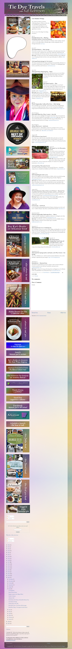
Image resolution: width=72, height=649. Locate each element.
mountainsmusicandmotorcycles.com (50, 195)
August (10, 586)
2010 (9, 575)
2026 (9, 545)
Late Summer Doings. (13, 601)
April (10, 613)
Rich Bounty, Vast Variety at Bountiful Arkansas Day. (19, 599)
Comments (10, 518)
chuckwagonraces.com (51, 217)
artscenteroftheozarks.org (44, 233)
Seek (9, 15)
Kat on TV (47, 15)
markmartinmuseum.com (53, 120)
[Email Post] (62, 272)
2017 (9, 562)
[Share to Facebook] (35, 274)
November (11, 581)
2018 (9, 560)
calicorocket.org (40, 163)
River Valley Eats (53, 15)
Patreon (59, 15)
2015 (9, 566)
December (11, 579)
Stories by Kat (21, 15)
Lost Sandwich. (11, 590)
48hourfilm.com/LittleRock (47, 130)
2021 (9, 554)
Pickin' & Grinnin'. (12, 596)
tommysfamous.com (36, 199)
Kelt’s (41, 92)
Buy (6, 15)
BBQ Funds (64, 15)
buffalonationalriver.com (37, 222)
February (10, 617)
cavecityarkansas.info (53, 157)
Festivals (36, 276)
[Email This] (32, 274)
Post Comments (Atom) (41, 315)
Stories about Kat (28, 15)
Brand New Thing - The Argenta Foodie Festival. (18, 607)
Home (49, 313)
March (10, 615)
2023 (9, 550)
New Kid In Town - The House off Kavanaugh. (18, 605)
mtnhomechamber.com (36, 267)
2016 (9, 564)
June (10, 609)
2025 (9, 546)
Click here (8, 629)
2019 (9, 558)
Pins (41, 15)
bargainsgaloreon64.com (37, 179)
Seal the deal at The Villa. (13, 603)
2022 (9, 552)
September (11, 585)
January (10, 619)
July (10, 588)
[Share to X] (34, 274)
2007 (9, 623)
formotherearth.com (56, 270)
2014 (9, 568)
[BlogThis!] (33, 274)
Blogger (63, 646)
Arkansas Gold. (11, 598)
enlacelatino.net (61, 208)
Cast (33, 15)
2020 (9, 556)
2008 (9, 621)
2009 (9, 577)
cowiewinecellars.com (55, 247)
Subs (13, 15)
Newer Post (35, 313)
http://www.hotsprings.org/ (54, 257)
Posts (9, 516)
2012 (9, 571)
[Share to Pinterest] (36, 274)
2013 (9, 569)
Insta (44, 15)
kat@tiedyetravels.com (10, 640)
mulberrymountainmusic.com (38, 185)
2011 (9, 573)
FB (38, 15)
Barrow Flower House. (13, 592)
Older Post (63, 313)
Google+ (48, 643)
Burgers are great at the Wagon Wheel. (16, 594)
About (16, 15)
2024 (9, 548)
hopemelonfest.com (61, 168)
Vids (35, 15)
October (10, 583)
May (10, 611)
